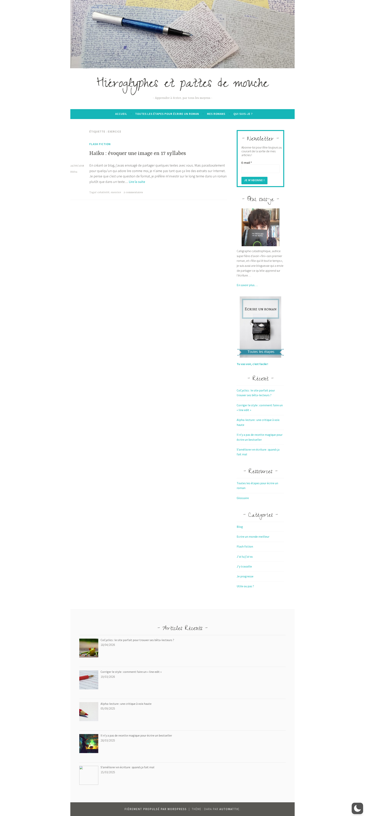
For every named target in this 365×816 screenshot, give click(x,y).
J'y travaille (244, 566)
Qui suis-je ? (243, 114)
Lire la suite (137, 181)
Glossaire (243, 498)
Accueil (121, 114)
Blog (240, 527)
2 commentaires (133, 192)
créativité (103, 192)
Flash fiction (100, 144)
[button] (357, 808)
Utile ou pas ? (245, 586)
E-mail (246, 162)
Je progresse (245, 576)
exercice (116, 192)
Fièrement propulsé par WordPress (156, 809)
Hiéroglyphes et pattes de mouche (182, 85)
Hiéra (73, 171)
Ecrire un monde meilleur (253, 536)
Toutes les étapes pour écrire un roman (167, 114)
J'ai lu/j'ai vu (245, 556)
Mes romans (216, 114)
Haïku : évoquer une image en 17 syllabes (137, 154)
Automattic (229, 809)
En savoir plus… (247, 285)
